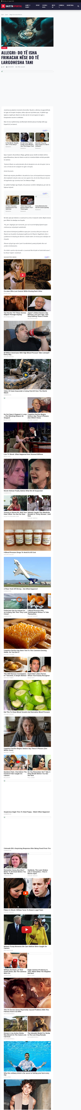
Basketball (70, 5)
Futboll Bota (44, 6)
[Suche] (78, 6)
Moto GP (53, 6)
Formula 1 (61, 6)
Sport (38, 5)
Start (2, 14)
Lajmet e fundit (27, 6)
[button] (27, 32)
